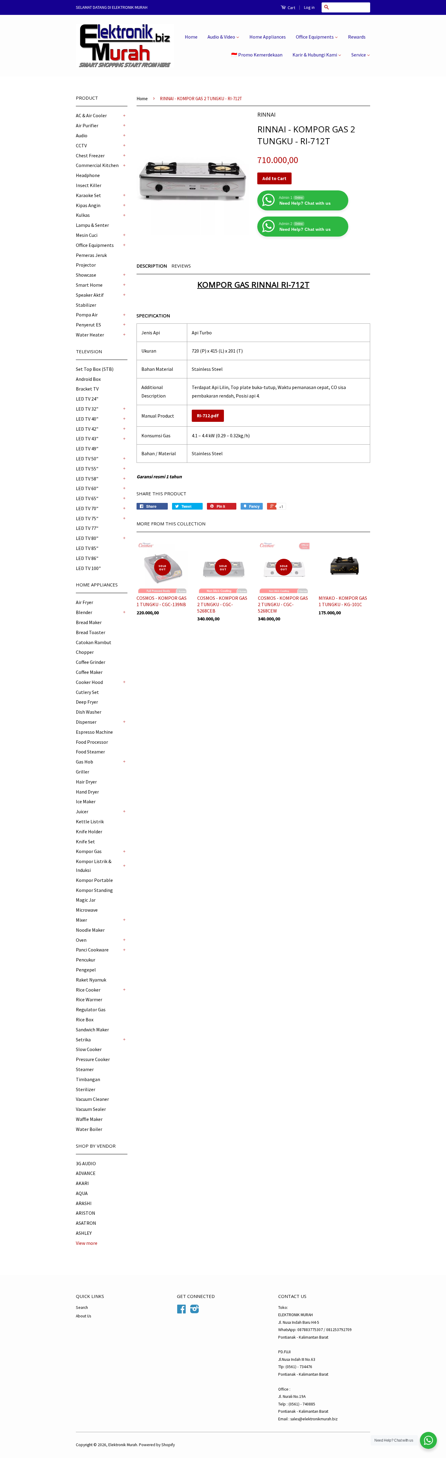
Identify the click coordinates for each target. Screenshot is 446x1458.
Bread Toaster (90, 632)
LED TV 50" (87, 459)
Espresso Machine (94, 732)
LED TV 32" (87, 409)
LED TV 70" (87, 508)
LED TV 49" (87, 449)
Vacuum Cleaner (92, 1099)
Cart (291, 7)
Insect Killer (88, 185)
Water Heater (90, 335)
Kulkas (83, 215)
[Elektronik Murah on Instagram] (194, 1311)
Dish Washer (88, 712)
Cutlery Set (87, 692)
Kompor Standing (94, 890)
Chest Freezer (90, 155)
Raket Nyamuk (91, 980)
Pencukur (85, 960)
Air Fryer (84, 602)
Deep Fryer (87, 702)
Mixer (81, 920)
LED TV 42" (87, 429)
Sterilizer (85, 1089)
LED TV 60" (87, 488)
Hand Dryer (87, 792)
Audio (81, 135)
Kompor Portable (94, 880)
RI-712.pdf (208, 415)
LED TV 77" (87, 528)
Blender (84, 612)
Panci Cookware (92, 950)
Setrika (83, 1039)
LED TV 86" (87, 558)
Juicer (82, 811)
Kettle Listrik (90, 821)
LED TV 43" (87, 438)
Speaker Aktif (90, 295)
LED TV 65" (87, 498)
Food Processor (92, 742)
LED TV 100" (88, 568)
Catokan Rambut (93, 642)
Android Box (88, 379)
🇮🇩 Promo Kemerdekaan (256, 55)
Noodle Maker (90, 930)
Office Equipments (315, 37)
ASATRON (86, 1223)
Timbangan (88, 1079)
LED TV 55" (87, 469)
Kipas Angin (88, 205)
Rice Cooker (88, 990)
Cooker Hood (89, 682)
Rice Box (84, 1019)
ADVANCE (86, 1173)
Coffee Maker (89, 672)
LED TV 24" (87, 399)
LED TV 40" (87, 419)
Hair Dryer (86, 782)
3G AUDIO (86, 1163)
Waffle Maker (89, 1119)
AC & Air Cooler (91, 115)
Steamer (85, 1069)
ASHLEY (84, 1233)
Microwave (87, 910)
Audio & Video (222, 37)
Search (82, 1307)
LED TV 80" (87, 538)
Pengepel (86, 970)
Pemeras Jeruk (91, 255)
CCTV (81, 145)
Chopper (85, 652)
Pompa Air (87, 315)
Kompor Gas (89, 851)
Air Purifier (87, 125)
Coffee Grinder (90, 662)
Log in (309, 7)
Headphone (88, 175)
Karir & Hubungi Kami (315, 55)
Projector (86, 265)
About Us (83, 1316)
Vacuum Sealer (91, 1109)
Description (152, 266)
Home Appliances (267, 37)
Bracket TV (87, 389)
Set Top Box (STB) (94, 369)
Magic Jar (86, 900)
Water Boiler (89, 1129)
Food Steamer (90, 752)
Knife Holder (89, 831)
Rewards (357, 37)
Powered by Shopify (157, 1444)
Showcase (86, 275)
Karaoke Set (88, 195)
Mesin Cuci (86, 235)
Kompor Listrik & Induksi (93, 865)
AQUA (82, 1193)
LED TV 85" (87, 548)
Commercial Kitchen (97, 165)
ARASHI (84, 1203)
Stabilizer (86, 305)
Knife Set (85, 841)
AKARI (82, 1183)
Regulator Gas (91, 1009)
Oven (81, 940)
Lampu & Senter (92, 225)
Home (191, 37)
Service (359, 55)
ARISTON (85, 1213)
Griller (82, 772)
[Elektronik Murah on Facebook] (181, 1311)
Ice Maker (86, 801)
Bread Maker (89, 622)
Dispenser (86, 722)
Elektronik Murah (122, 1444)
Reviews (181, 266)
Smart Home (89, 285)
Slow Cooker (89, 1049)
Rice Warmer (89, 999)
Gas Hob (84, 762)
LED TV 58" (87, 479)
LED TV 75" (87, 518)
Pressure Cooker (93, 1059)
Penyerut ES (88, 325)
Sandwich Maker (92, 1029)
